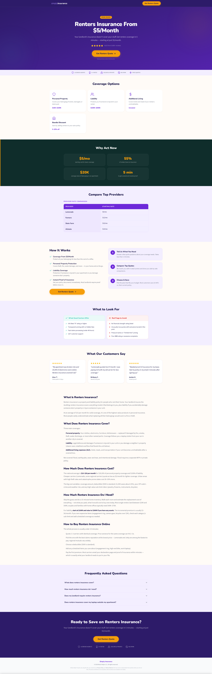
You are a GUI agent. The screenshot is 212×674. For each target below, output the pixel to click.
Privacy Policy (100, 668)
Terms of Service (109, 668)
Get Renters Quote (152, 3)
